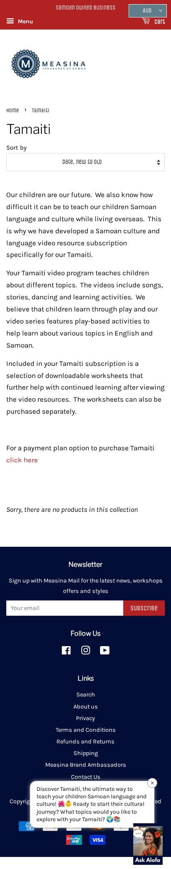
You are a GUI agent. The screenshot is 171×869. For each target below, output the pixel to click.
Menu (24, 21)
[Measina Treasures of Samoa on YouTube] (105, 652)
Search (85, 694)
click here (22, 460)
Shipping (85, 753)
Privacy (85, 718)
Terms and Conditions (86, 729)
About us (85, 706)
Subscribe (144, 608)
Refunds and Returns (85, 741)
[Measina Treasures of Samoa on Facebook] (66, 652)
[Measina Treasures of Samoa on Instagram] (85, 652)
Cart (159, 21)
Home (12, 110)
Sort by (16, 147)
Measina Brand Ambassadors (85, 764)
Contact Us (85, 776)
